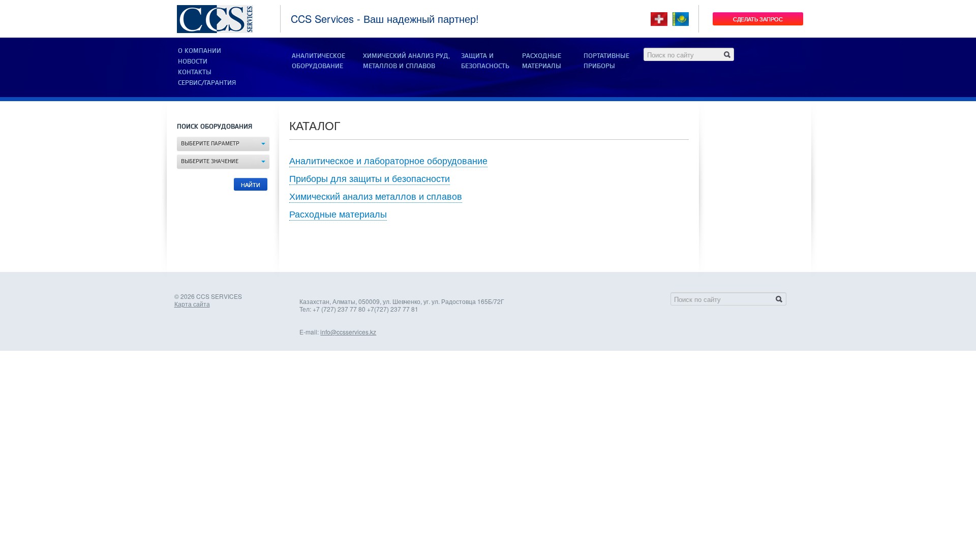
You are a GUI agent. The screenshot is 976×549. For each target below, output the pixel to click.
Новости (192, 61)
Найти (250, 184)
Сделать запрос (758, 19)
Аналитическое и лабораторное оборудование (388, 160)
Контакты (194, 72)
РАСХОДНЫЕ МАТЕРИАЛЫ (541, 61)
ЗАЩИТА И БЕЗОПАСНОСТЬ (485, 61)
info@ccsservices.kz (348, 331)
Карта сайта (192, 303)
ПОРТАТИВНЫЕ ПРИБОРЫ (606, 61)
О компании (199, 51)
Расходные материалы (338, 213)
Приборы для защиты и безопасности (369, 178)
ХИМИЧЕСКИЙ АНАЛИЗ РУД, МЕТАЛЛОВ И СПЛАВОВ (406, 61)
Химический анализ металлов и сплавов (375, 195)
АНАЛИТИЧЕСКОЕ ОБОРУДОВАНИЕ (318, 61)
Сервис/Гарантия (207, 83)
